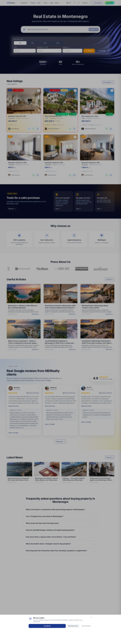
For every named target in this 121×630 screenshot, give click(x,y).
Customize (87, 626)
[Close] (91, 617)
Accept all (47, 626)
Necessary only (73, 626)
